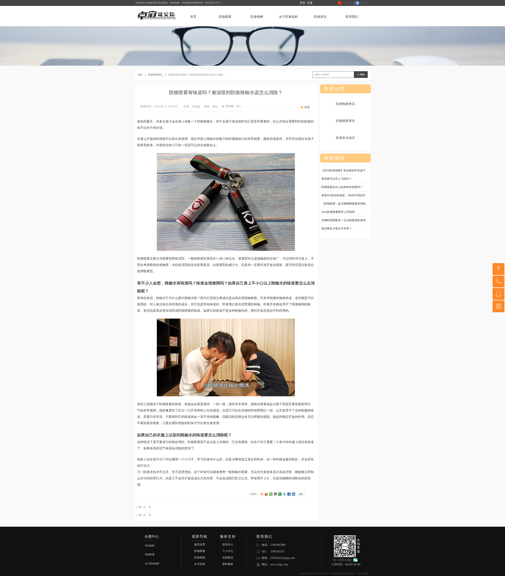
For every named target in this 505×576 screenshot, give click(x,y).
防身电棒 (157, 545)
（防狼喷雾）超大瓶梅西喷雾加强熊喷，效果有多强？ (345, 199)
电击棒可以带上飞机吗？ (336, 174)
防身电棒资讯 (345, 104)
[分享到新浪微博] (266, 494)
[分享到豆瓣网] (280, 494)
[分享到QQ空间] (262, 494)
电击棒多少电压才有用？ (336, 224)
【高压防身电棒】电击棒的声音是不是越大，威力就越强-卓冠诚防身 (345, 166)
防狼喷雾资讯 (155, 74)
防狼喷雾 (157, 554)
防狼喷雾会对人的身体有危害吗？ (342, 182)
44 (300, 494)
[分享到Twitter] (284, 494)
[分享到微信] (271, 494)
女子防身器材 (157, 563)
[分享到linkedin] (293, 494)
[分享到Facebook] (289, 494)
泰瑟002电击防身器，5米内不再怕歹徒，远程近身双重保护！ (345, 191)
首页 (139, 74)
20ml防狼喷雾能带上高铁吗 (338, 207)
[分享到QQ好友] (275, 494)
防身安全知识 (345, 137)
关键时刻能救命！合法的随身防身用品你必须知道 (345, 216)
